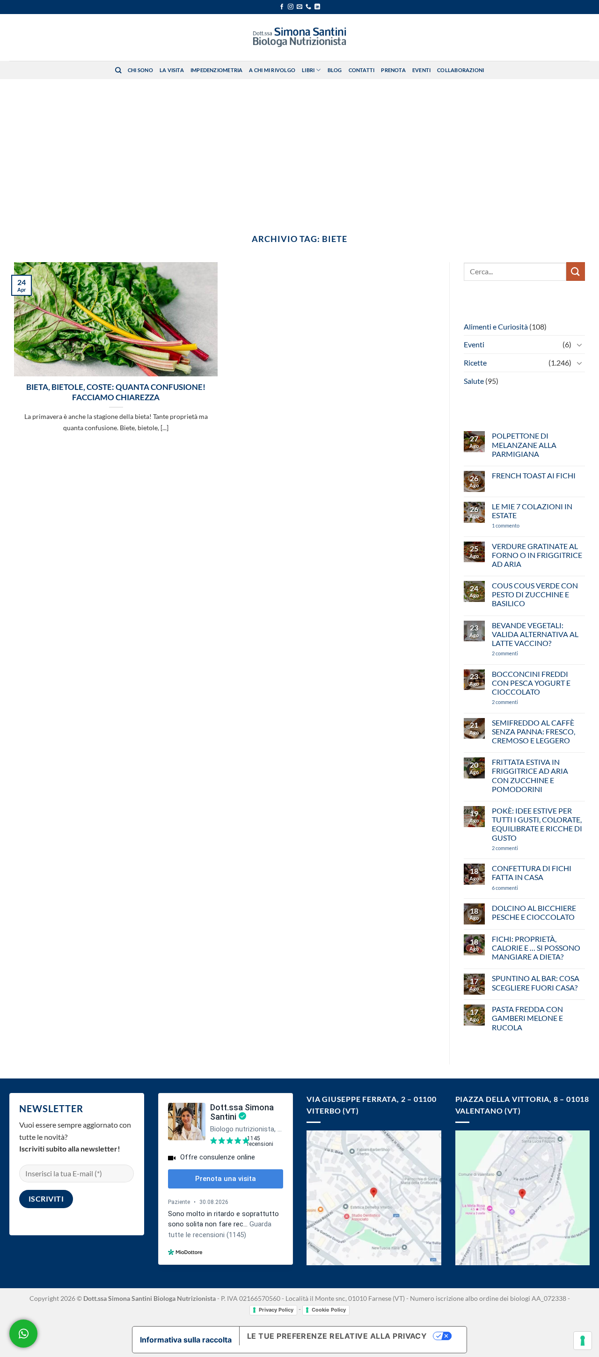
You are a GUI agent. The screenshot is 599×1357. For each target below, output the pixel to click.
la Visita (172, 70)
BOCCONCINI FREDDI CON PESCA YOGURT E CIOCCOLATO (531, 682)
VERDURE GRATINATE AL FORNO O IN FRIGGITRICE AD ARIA (537, 555)
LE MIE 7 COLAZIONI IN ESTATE (532, 511)
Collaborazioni (460, 70)
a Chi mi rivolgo (272, 70)
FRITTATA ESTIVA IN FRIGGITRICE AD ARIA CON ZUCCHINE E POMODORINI (530, 775)
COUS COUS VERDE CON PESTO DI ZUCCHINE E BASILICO (535, 594)
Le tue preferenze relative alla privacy (337, 1336)
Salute (474, 380)
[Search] (118, 70)
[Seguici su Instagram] (290, 7)
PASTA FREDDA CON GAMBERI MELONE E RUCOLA (527, 1018)
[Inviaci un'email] (299, 7)
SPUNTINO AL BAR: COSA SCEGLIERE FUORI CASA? (535, 982)
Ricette (475, 362)
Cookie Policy (329, 1309)
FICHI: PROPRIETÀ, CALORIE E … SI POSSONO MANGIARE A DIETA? (536, 947)
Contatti (362, 70)
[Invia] (575, 271)
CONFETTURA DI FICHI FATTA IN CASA (531, 872)
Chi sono (140, 70)
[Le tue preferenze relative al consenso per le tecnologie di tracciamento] (583, 1341)
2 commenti (520, 653)
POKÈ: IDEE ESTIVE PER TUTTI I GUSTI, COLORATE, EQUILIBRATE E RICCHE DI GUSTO (537, 824)
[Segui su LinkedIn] (317, 7)
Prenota (393, 70)
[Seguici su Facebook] (282, 7)
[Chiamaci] (308, 7)
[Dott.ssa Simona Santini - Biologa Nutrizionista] (299, 37)
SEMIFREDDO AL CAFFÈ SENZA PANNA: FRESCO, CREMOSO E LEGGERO (533, 731)
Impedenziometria (216, 70)
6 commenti (521, 888)
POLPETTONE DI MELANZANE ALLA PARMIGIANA (524, 444)
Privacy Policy (276, 1309)
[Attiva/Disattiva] (579, 344)
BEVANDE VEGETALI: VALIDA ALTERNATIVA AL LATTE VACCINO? (535, 634)
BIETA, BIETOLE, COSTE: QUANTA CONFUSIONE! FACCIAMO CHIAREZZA (115, 392)
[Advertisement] (299, 149)
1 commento (519, 525)
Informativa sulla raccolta (186, 1339)
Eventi (421, 70)
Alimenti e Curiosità (496, 326)
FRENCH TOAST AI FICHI (534, 475)
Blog (335, 70)
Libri (308, 70)
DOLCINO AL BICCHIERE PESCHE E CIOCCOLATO (534, 912)
